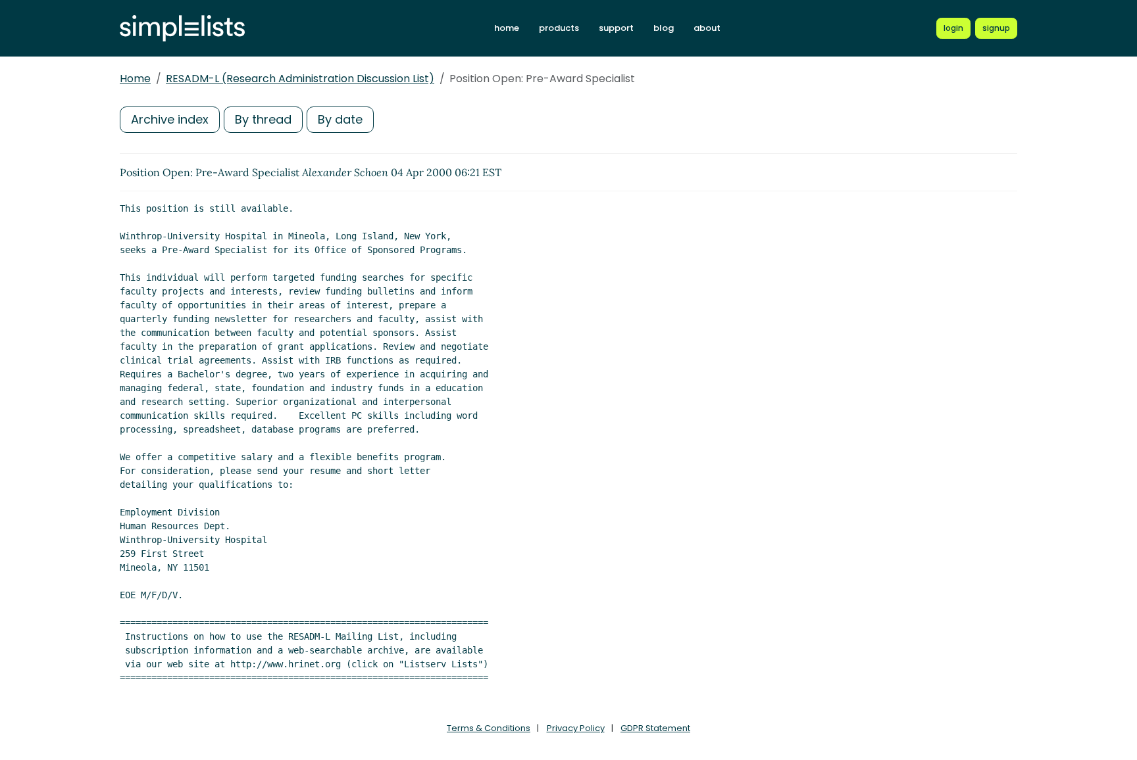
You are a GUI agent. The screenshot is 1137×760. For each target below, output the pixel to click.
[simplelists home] (182, 28)
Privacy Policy (576, 728)
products (559, 28)
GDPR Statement (655, 728)
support (616, 28)
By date (340, 119)
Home (135, 78)
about (707, 28)
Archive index (170, 119)
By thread (263, 119)
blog (663, 28)
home (506, 28)
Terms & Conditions (488, 728)
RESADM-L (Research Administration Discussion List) (300, 78)
